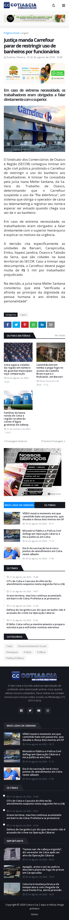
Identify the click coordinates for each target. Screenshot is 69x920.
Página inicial (11, 33)
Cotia (9, 646)
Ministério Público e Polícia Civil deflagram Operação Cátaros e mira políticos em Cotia (41, 533)
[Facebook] (8, 325)
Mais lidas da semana (19, 505)
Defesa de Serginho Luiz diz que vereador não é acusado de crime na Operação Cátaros (36, 611)
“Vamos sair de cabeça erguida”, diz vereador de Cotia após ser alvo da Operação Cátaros (42, 852)
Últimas (50, 505)
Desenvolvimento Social (32, 646)
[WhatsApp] (33, 325)
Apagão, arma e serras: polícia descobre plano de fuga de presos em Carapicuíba (43, 869)
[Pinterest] (25, 325)
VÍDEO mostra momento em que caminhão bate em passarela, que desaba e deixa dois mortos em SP (43, 516)
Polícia (27, 652)
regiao (25, 33)
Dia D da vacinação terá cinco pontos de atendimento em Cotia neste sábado (42, 551)
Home (34, 914)
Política (41, 652)
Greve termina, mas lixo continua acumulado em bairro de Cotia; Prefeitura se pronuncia (34, 597)
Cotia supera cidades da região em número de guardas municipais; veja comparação (18, 369)
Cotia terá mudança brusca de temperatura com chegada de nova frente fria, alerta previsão (42, 887)
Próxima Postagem (52, 441)
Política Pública (15, 658)
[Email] (51, 325)
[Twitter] (16, 325)
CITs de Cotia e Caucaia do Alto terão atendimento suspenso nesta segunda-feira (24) (36, 583)
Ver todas (60, 335)
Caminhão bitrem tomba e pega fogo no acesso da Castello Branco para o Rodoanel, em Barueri (49, 370)
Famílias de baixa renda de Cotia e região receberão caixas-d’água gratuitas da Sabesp (16, 418)
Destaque (12, 652)
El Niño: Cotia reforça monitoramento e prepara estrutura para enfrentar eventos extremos (36, 626)
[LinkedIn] (42, 325)
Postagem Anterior (16, 441)
